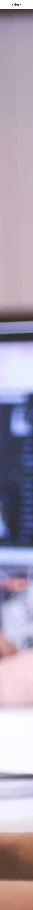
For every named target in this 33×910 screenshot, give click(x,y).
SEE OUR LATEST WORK (16, 471)
